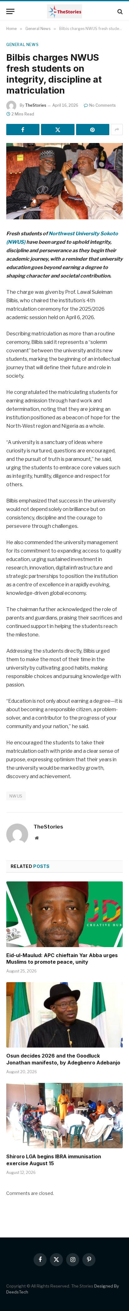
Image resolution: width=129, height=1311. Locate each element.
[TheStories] (64, 11)
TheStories (35, 105)
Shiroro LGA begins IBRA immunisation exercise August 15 (53, 1159)
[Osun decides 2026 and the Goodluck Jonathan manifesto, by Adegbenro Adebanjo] (64, 1015)
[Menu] (10, 11)
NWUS (16, 795)
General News (22, 44)
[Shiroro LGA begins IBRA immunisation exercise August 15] (64, 1115)
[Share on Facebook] (22, 129)
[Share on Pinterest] (92, 129)
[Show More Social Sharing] (117, 129)
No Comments (102, 105)
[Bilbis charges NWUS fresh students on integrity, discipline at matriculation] (64, 181)
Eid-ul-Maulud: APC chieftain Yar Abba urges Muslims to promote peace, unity (62, 958)
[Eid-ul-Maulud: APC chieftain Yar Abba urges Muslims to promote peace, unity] (64, 914)
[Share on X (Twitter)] (57, 129)
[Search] (119, 11)
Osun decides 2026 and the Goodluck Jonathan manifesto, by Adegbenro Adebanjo (63, 1059)
